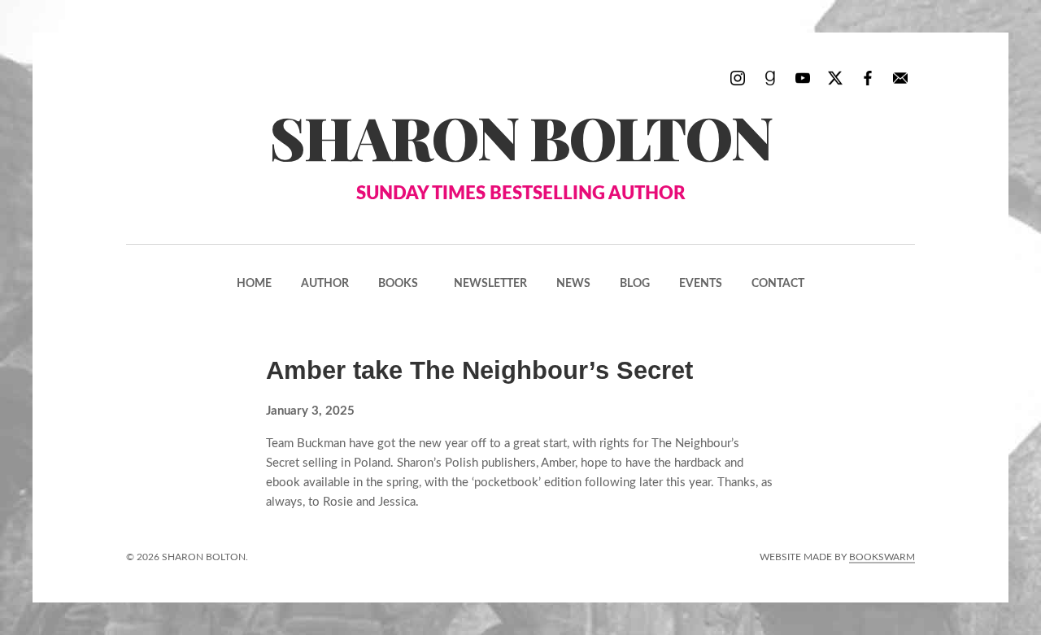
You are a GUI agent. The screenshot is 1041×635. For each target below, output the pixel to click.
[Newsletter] (900, 77)
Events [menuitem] (700, 283)
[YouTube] (802, 77)
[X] (835, 77)
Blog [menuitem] (635, 283)
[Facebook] (867, 77)
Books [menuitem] (398, 283)
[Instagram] (737, 77)
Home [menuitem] (254, 283)
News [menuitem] (573, 283)
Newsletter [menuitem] (490, 283)
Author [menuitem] (325, 283)
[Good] (770, 77)
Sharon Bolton (520, 150)
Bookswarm (882, 557)
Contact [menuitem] (777, 283)
